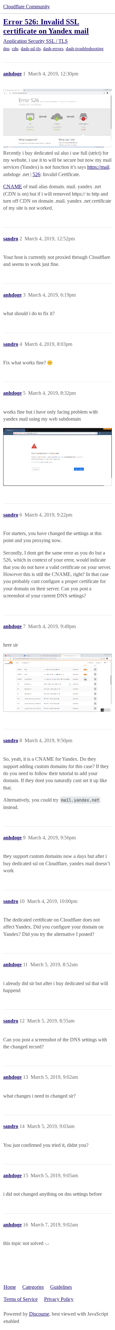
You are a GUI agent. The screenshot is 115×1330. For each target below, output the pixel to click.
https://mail (98, 167)
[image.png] (57, 457)
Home (10, 1287)
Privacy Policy (58, 1299)
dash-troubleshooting (84, 48)
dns (6, 48)
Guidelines (61, 1287)
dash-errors (53, 48)
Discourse (39, 1314)
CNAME (12, 186)
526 (36, 174)
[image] (57, 118)
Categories (33, 1287)
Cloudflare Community (26, 6)
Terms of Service (21, 1299)
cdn (15, 48)
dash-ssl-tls (31, 48)
